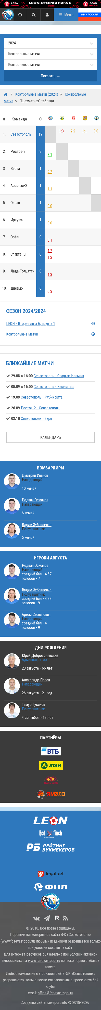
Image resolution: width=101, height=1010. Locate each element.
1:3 (61, 131)
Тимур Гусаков (33, 704)
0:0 (96, 131)
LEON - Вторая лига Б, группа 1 (30, 323)
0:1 (50, 240)
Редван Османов (35, 500)
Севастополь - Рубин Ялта (42, 397)
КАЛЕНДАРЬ (50, 437)
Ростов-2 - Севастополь (40, 408)
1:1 (84, 131)
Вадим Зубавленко (36, 524)
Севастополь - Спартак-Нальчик (59, 376)
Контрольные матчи (22, 334)
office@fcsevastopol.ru (55, 993)
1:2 (50, 250)
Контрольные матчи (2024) (36, 94)
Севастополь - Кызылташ (54, 386)
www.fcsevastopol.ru (18, 941)
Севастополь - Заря (36, 418)
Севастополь (21, 134)
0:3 (50, 291)
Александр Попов (36, 680)
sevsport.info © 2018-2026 (68, 1002)
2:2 (73, 131)
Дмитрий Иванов (35, 475)
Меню (69, 15)
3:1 (50, 154)
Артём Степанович (36, 614)
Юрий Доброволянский (40, 655)
